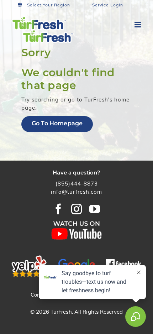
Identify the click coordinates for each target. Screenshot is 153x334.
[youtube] (94, 209)
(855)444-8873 (77, 184)
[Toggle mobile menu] (138, 24)
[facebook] (58, 209)
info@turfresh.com (76, 192)
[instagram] (76, 209)
